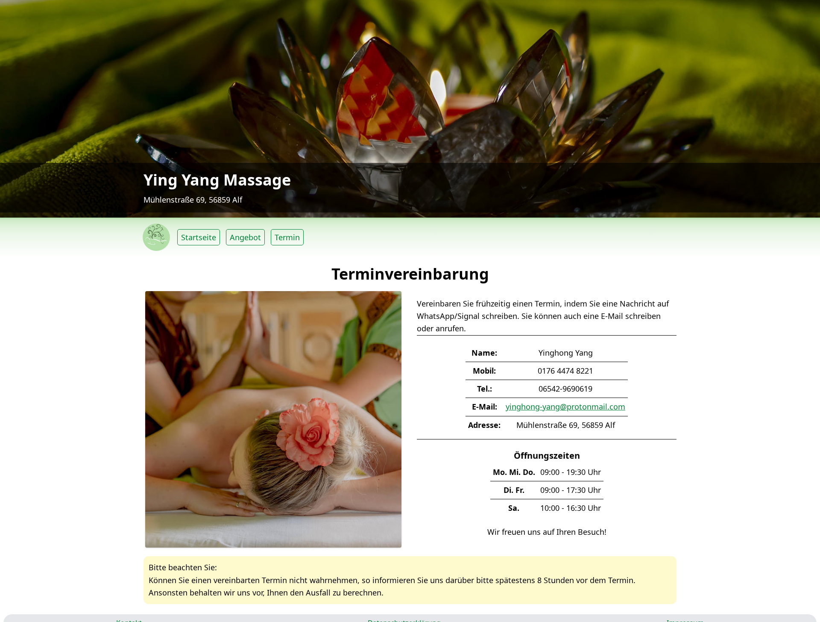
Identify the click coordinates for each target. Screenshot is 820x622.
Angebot (245, 237)
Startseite (198, 237)
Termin (287, 237)
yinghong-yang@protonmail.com (565, 406)
